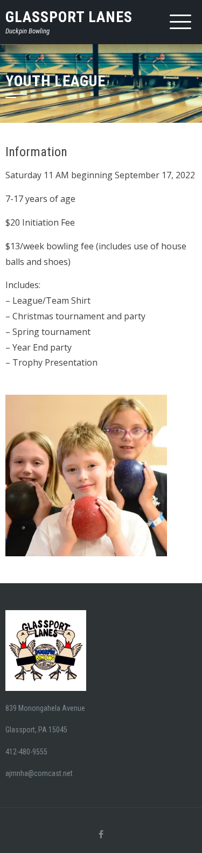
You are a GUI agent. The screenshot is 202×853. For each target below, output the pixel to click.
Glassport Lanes (69, 17)
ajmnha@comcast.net (39, 773)
